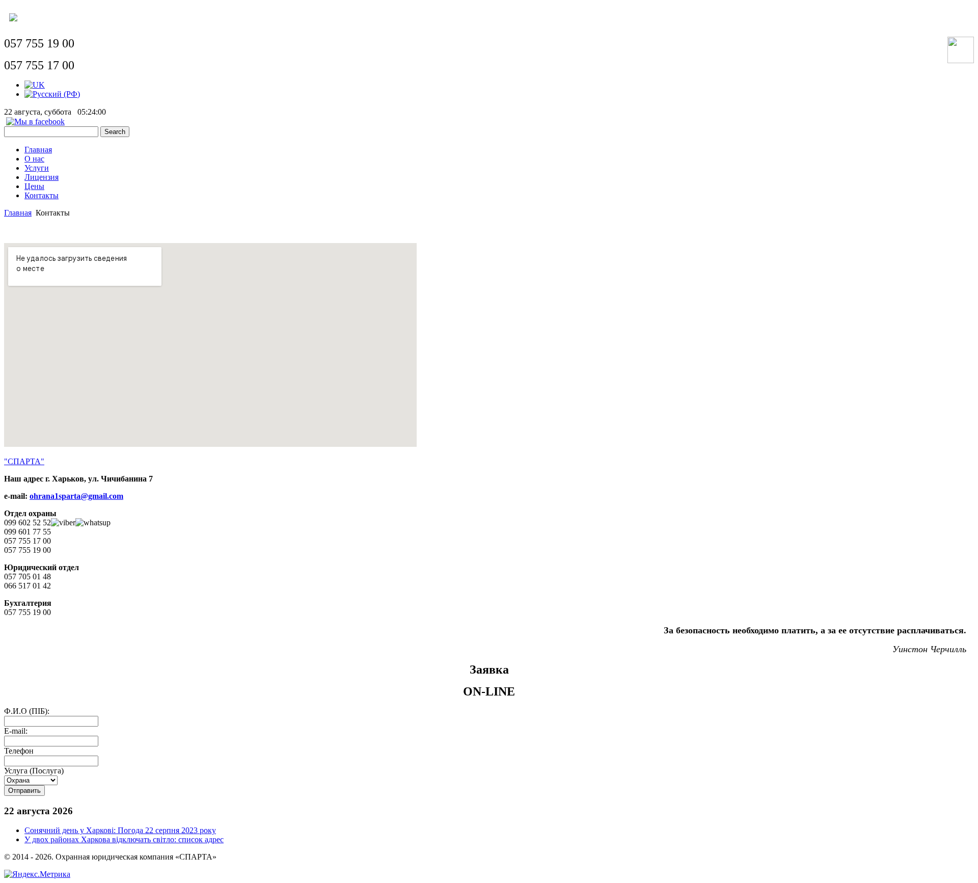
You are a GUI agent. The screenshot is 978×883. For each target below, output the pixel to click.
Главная (38, 149)
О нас (34, 158)
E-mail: (16, 731)
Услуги (36, 168)
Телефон (19, 750)
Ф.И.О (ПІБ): (26, 711)
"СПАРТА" (24, 461)
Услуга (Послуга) (34, 770)
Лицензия (41, 177)
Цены (34, 186)
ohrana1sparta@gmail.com (76, 496)
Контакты (41, 195)
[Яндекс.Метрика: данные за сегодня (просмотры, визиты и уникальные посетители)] (37, 874)
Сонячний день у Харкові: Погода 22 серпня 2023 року (120, 830)
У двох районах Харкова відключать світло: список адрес (124, 839)
